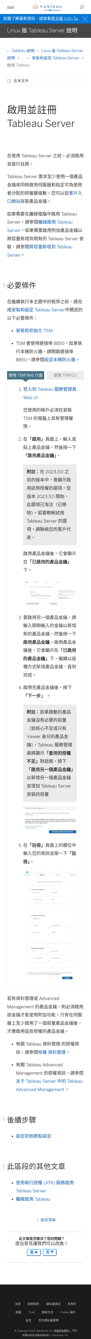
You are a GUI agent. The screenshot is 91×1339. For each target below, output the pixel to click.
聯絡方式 (47, 1312)
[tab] (25, 375)
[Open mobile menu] (10, 7)
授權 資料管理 (52, 1052)
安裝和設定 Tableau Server (56, 58)
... (24, 58)
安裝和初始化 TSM (34, 330)
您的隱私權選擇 (48, 1320)
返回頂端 (48, 1220)
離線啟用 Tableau (33, 1199)
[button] (9, 81)
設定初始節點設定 (33, 1136)
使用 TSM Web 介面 (26, 375)
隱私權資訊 (53, 1304)
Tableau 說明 (23, 50)
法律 (18, 1304)
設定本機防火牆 (59, 359)
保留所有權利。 (62, 1330)
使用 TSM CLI (65, 375)
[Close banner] (85, 18)
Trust (31, 1312)
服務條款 (33, 1304)
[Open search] (82, 7)
